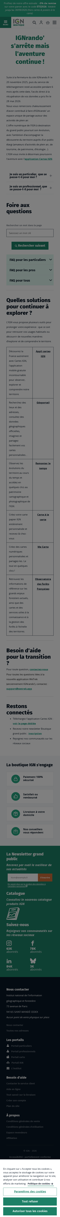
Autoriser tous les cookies (30, 1211)
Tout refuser (30, 1201)
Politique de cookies (39, 1183)
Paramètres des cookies (30, 1191)
